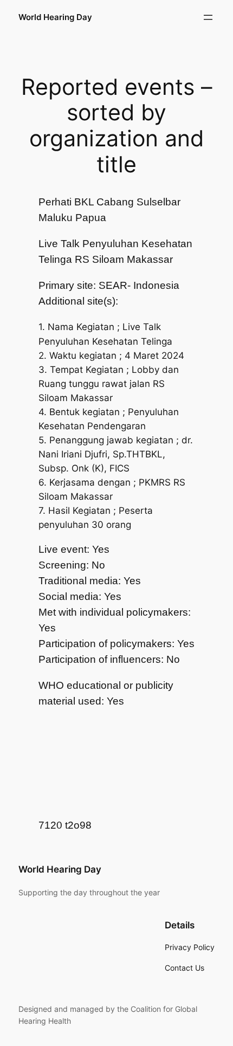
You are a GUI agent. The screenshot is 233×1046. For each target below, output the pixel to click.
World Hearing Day (55, 17)
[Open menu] (208, 17)
